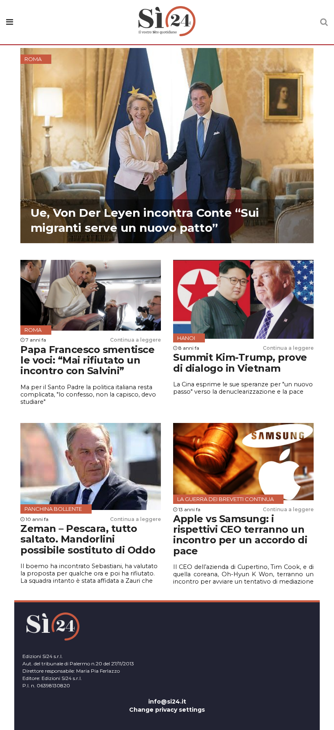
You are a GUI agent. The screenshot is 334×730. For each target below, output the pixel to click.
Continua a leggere (135, 340)
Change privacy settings (167, 709)
